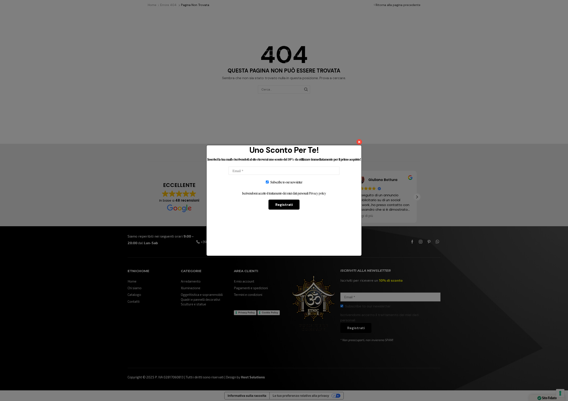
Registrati (284, 204)
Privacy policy (317, 193)
